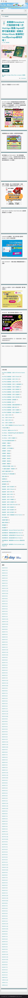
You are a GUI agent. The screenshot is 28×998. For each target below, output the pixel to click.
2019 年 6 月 (4, 788)
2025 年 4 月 (4, 608)
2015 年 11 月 (5, 898)
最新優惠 (7, 42)
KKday (12, 75)
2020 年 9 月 (4, 749)
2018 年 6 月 (4, 818)
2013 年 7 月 (4, 967)
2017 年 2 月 (4, 859)
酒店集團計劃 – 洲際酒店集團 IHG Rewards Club (12, 535)
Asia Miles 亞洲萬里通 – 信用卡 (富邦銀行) (11, 389)
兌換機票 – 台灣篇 (6, 445)
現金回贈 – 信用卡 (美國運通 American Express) (12, 514)
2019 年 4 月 (4, 793)
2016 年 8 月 (4, 875)
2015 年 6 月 (4, 908)
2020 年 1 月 (4, 770)
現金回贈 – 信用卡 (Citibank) (8, 489)
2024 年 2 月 (4, 644)
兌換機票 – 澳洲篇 (6, 458)
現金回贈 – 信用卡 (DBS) (7, 491)
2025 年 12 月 (5, 588)
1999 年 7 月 (4, 982)
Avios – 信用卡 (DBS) (6, 420)
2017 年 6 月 (4, 849)
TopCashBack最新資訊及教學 (8, 440)
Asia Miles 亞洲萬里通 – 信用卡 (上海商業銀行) (12, 384)
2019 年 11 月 (5, 775)
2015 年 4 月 (4, 913)
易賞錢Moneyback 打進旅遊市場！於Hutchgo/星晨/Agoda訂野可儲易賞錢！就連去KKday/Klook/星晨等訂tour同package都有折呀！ (13, 31)
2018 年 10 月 (5, 808)
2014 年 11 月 (5, 926)
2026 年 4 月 (4, 578)
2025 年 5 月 (4, 606)
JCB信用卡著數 (5, 427)
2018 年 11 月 (5, 806)
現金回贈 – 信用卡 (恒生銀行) (8, 486)
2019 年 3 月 (4, 795)
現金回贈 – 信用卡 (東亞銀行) (8, 509)
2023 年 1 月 (4, 678)
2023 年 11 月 (5, 652)
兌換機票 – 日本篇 (6, 450)
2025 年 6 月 (4, 603)
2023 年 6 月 (4, 665)
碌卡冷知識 (4, 517)
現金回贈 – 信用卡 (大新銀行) (8, 502)
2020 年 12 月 (5, 742)
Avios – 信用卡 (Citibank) (7, 417)
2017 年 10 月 (5, 839)
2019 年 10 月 (5, 777)
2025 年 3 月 (4, 611)
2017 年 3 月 (4, 857)
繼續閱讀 (6, 66)
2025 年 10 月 (5, 593)
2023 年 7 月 (4, 662)
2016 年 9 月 (4, 872)
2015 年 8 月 (4, 903)
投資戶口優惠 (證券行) (6, 471)
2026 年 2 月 (4, 583)
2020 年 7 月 (4, 754)
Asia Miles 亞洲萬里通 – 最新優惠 (9, 399)
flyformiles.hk (12, 996)
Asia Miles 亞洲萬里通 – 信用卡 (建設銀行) (11, 412)
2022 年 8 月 (4, 690)
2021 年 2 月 (4, 736)
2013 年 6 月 (4, 969)
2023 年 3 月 (4, 672)
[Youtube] (6, 1)
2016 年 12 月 (5, 864)
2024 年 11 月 (5, 621)
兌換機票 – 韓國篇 (6, 463)
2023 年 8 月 (4, 660)
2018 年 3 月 (4, 826)
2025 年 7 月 (4, 601)
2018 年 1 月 (4, 831)
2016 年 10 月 (5, 870)
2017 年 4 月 (4, 854)
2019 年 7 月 (4, 785)
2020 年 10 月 (5, 747)
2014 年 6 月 (4, 939)
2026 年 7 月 (4, 570)
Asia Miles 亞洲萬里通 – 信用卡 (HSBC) (10, 381)
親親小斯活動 (5, 522)
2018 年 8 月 (4, 813)
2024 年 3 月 (4, 642)
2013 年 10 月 (5, 959)
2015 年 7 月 (4, 905)
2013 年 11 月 (5, 957)
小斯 (2, 10)
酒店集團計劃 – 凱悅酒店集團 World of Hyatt (11, 537)
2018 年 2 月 (4, 829)
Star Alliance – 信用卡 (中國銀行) (9, 438)
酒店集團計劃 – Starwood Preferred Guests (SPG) (12, 530)
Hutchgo (9, 75)
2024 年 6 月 (4, 634)
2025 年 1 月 (4, 616)
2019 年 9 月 (4, 780)
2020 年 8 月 (4, 752)
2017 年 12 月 (5, 834)
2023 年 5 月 (4, 667)
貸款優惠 (4, 525)
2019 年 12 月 (5, 772)
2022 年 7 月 (4, 693)
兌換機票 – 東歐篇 (6, 453)
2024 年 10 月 (5, 624)
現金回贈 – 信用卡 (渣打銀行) (8, 512)
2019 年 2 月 (4, 798)
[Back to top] (25, 995)
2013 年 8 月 (4, 964)
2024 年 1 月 (4, 647)
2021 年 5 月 (4, 729)
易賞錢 (23, 75)
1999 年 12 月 (5, 980)
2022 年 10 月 (5, 685)
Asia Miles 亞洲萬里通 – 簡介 (8, 402)
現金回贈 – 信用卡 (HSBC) (7, 494)
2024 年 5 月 (4, 637)
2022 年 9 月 (4, 688)
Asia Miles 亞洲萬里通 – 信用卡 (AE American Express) (13, 372)
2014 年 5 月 (4, 941)
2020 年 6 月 (4, 757)
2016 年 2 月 (4, 890)
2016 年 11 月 (5, 867)
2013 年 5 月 (4, 972)
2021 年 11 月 (5, 713)
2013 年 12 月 (5, 954)
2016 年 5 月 (4, 882)
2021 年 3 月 (4, 734)
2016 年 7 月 (4, 877)
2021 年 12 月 (5, 711)
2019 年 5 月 (4, 790)
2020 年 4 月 (4, 762)
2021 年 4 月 (4, 731)
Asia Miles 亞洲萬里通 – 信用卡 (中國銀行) (11, 386)
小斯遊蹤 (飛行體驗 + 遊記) (7, 466)
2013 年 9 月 (4, 962)
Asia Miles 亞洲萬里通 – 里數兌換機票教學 (11, 404)
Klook (15, 75)
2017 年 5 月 (4, 852)
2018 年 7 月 (4, 816)
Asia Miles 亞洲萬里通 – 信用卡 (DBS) (10, 379)
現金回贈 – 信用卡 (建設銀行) (8, 507)
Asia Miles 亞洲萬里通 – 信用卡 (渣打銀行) (11, 397)
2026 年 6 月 (4, 573)
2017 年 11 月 (5, 836)
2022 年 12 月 (5, 680)
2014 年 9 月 (4, 931)
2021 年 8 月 (4, 721)
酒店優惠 (4, 527)
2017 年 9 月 (4, 841)
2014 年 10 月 (5, 928)
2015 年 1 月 (4, 921)
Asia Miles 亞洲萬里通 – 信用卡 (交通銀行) (11, 409)
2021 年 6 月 (4, 726)
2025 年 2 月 (4, 614)
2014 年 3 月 (4, 946)
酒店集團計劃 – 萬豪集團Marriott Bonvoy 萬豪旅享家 (13, 540)
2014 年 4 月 (4, 944)
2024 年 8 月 (4, 629)
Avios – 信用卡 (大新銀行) (7, 422)
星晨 (3, 76)
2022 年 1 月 (4, 708)
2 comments (23, 78)
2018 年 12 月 (5, 803)
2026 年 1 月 (4, 585)
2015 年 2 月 (4, 918)
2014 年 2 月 (4, 949)
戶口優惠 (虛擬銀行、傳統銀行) (8, 468)
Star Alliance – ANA (6, 435)
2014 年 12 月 (5, 923)
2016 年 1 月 (4, 893)
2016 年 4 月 (4, 885)
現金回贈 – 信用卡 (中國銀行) (8, 499)
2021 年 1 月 (4, 739)
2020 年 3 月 (4, 765)
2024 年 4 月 (4, 639)
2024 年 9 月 (4, 626)
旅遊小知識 (4, 476)
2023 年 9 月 (4, 657)
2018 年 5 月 (4, 821)
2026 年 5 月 (4, 575)
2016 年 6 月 (4, 880)
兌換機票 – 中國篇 (6, 443)
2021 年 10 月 (5, 716)
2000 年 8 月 (4, 977)
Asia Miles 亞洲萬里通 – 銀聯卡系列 (9, 407)
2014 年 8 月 (4, 934)
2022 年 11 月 (5, 683)
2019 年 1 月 (4, 800)
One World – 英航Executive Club (9, 430)
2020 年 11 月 (5, 744)
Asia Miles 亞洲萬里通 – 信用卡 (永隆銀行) (11, 394)
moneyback (19, 75)
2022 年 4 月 (4, 701)
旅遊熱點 (4, 479)
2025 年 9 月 (4, 596)
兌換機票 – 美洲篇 (6, 461)
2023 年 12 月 (5, 649)
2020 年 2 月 (4, 767)
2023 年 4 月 (4, 670)
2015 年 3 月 (4, 916)
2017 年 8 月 (4, 844)
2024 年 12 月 (5, 619)
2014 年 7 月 (4, 936)
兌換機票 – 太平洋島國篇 (7, 448)
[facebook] (1, 1)
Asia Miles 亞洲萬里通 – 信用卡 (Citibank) (10, 376)
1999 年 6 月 (4, 985)
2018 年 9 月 (4, 811)
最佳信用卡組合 (5, 481)
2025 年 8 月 (4, 598)
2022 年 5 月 (4, 698)
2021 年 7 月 (4, 724)
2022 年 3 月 (4, 703)
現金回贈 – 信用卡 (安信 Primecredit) (10, 504)
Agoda (5, 75)
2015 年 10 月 (5, 900)
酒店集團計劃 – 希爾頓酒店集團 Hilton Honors (12, 532)
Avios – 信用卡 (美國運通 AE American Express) (12, 425)
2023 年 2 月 (4, 675)
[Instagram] (3, 1)
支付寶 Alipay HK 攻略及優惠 (8, 473)
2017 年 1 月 (4, 862)
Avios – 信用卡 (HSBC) (6, 415)
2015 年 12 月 (5, 895)
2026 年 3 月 (4, 580)
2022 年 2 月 (4, 706)
